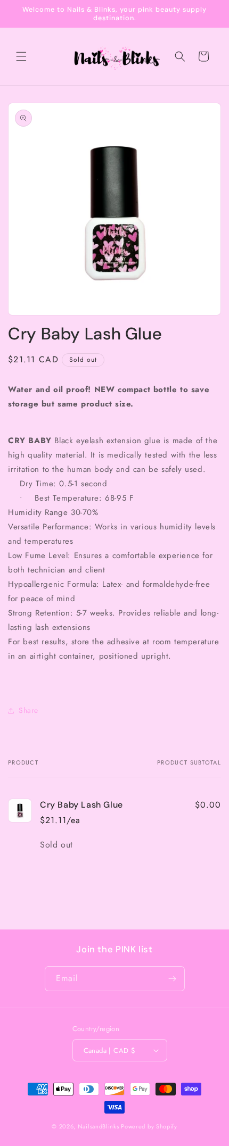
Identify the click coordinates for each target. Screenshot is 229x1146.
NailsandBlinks (98, 1126)
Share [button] (28, 710)
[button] (21, 56)
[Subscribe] (172, 978)
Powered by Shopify (149, 1126)
